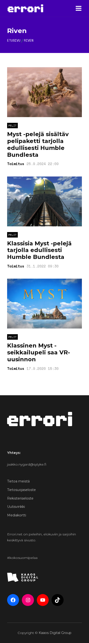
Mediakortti (16, 515)
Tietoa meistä (18, 481)
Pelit (12, 126)
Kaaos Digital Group (55, 633)
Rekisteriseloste (20, 498)
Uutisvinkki (16, 507)
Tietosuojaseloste (21, 490)
